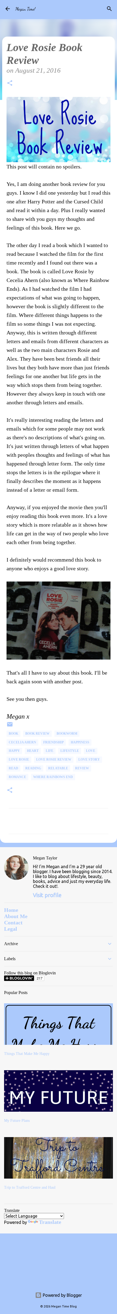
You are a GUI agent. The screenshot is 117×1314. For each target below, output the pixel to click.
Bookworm (67, 733)
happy (14, 751)
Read (13, 768)
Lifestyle (69, 751)
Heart (33, 751)
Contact (13, 922)
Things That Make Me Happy (27, 1054)
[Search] (109, 8)
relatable (58, 768)
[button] (10, 84)
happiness (80, 742)
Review (82, 768)
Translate (50, 1222)
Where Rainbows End (53, 777)
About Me (15, 916)
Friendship (53, 742)
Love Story (89, 759)
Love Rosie (19, 759)
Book (13, 733)
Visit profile (47, 895)
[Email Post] (10, 726)
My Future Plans (17, 1121)
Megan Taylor (45, 858)
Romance (17, 777)
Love (90, 751)
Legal (10, 929)
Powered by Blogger (62, 1295)
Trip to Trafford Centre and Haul (30, 1187)
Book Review (37, 733)
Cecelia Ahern (22, 742)
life (49, 751)
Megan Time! (25, 8)
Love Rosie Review (53, 759)
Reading (33, 768)
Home (11, 910)
